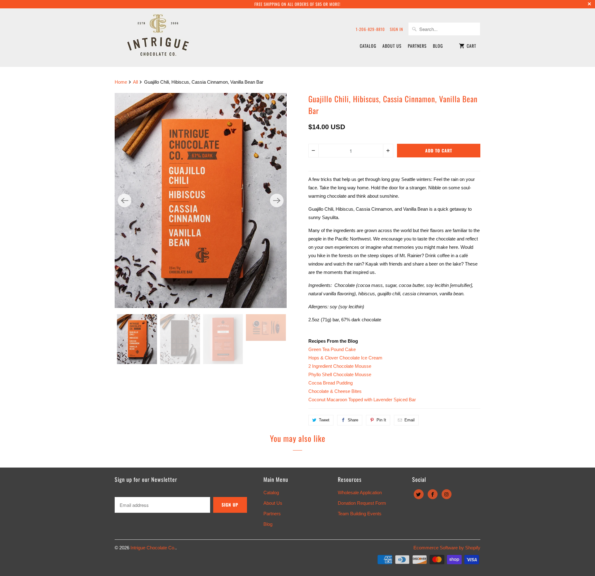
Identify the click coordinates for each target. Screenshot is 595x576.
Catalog (368, 45)
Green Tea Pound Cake (332, 349)
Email (409, 420)
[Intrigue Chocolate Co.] (158, 37)
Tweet (324, 420)
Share (353, 420)
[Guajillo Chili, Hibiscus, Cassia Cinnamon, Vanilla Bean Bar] (201, 200)
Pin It (381, 420)
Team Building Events (359, 513)
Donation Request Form (362, 503)
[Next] (277, 200)
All (136, 82)
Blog (438, 45)
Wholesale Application (360, 492)
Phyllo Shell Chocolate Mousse (339, 374)
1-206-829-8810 (370, 29)
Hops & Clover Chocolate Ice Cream (345, 357)
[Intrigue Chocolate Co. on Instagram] (447, 494)
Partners (417, 45)
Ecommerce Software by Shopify (446, 547)
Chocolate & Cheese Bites (335, 391)
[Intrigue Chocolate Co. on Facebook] (433, 494)
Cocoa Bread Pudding (330, 382)
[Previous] (124, 200)
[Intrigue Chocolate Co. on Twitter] (419, 494)
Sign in (396, 29)
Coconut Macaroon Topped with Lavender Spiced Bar (362, 399)
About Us (392, 45)
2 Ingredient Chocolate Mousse (339, 366)
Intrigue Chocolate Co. (152, 547)
